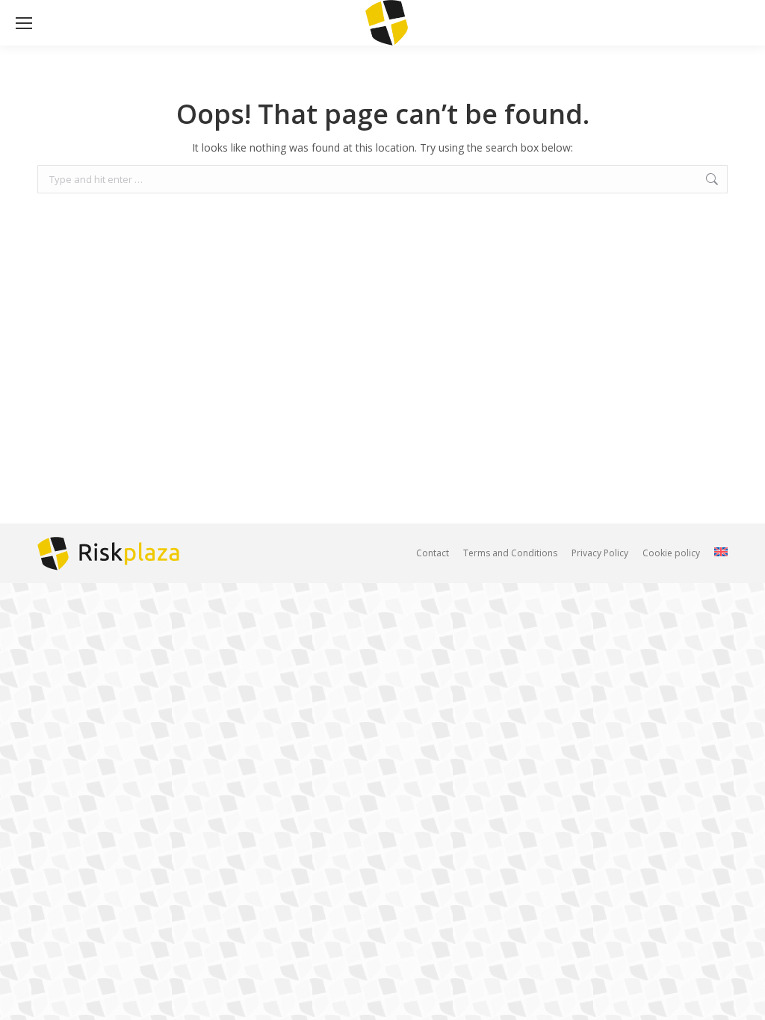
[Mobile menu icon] (24, 23)
